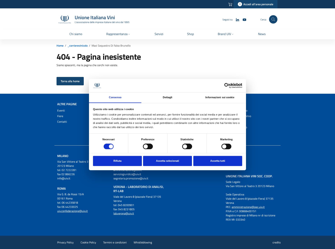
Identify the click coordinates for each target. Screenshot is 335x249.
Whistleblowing (143, 242)
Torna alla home (70, 81)
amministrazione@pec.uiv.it (248, 207)
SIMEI (229, 122)
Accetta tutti (217, 160)
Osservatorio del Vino (238, 116)
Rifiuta (117, 160)
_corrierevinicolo (78, 45)
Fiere (60, 116)
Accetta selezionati (167, 160)
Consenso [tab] (115, 97)
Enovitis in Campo (236, 127)
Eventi (61, 110)
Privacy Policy (65, 242)
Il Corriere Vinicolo (236, 110)
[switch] (148, 146)
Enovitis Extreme (236, 133)
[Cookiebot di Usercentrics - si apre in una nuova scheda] (227, 85)
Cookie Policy (88, 242)
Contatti (62, 122)
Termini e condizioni (115, 242)
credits (277, 242)
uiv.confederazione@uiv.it (72, 211)
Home (60, 45)
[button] (118, 34)
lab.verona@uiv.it (123, 213)
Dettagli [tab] (167, 97)
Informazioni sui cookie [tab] (219, 97)
